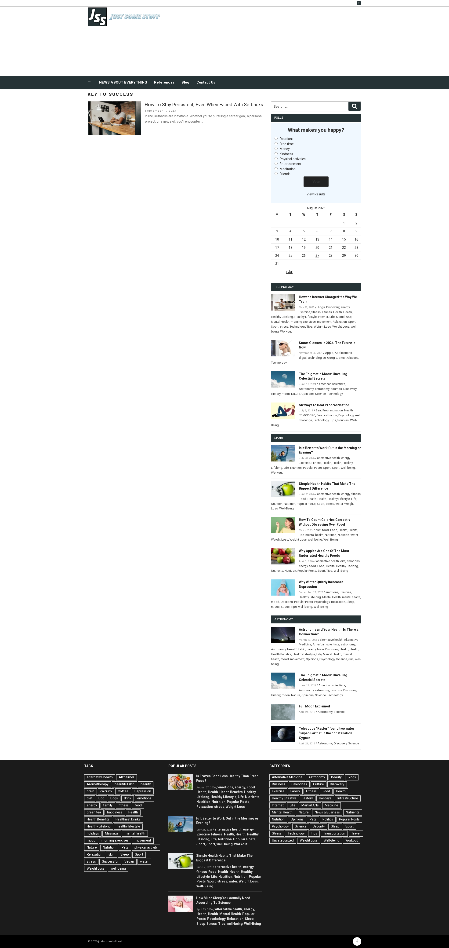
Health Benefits (281, 654)
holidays (93, 833)
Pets (125, 847)
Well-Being (286, 508)
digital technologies (312, 357)
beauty (311, 649)
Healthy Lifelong (282, 316)
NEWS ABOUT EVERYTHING (123, 82)
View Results (316, 194)
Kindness (286, 154)
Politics (327, 819)
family (107, 805)
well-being (348, 467)
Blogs (321, 307)
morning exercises (303, 321)
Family (295, 791)
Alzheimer (126, 777)
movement (324, 321)
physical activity (146, 847)
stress (284, 326)
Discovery (332, 307)
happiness (114, 812)
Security (319, 826)
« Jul (289, 272)
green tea (94, 812)
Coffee (123, 791)
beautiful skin (296, 649)
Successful (110, 861)
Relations (286, 139)
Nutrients (277, 570)
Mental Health (280, 321)
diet (318, 530)
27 (317, 255)
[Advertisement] (271, 40)
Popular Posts (312, 467)
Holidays (325, 798)
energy (345, 307)
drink (127, 798)
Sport (352, 321)
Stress (285, 606)
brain (320, 649)
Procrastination (327, 415)
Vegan (129, 861)
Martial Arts (343, 316)
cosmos (336, 389)
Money (285, 149)
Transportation (334, 833)
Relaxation (340, 321)
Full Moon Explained (314, 706)
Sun (351, 659)
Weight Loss (322, 326)
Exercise (304, 312)
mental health (314, 535)
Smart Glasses (348, 357)
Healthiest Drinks (128, 819)
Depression (142, 791)
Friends (285, 174)
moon (286, 393)
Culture (318, 784)
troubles (343, 420)
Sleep (350, 602)
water (339, 503)
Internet (323, 316)
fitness (316, 312)
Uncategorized (283, 840)
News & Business (327, 812)
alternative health (328, 458)
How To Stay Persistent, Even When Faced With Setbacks (204, 104)
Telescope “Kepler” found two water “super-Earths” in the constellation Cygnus (326, 733)
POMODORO (307, 415)
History (275, 393)
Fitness (327, 312)
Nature (295, 393)
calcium (106, 791)
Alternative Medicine (287, 777)
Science (320, 393)
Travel (355, 833)
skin (111, 854)
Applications (343, 353)
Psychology (346, 415)
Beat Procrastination (329, 410)
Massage (112, 833)
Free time (287, 144)
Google (332, 357)
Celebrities (299, 784)
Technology (297, 326)
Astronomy (306, 389)
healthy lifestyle (128, 826)
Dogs (114, 798)
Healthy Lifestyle (305, 316)
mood (275, 602)
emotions (353, 561)
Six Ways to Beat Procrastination (324, 405)
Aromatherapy (98, 784)
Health (337, 312)
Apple (329, 353)
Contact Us (205, 82)
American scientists (332, 384)
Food (302, 499)
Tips (309, 326)
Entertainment (290, 164)
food (325, 530)
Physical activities (293, 159)
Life (332, 316)
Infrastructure (347, 798)
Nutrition (296, 467)
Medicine (331, 805)
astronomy (322, 389)
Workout (286, 331)
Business (278, 784)
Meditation (288, 169)
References (164, 82)
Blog (185, 82)
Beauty (336, 777)
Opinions (307, 393)
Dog (101, 798)
